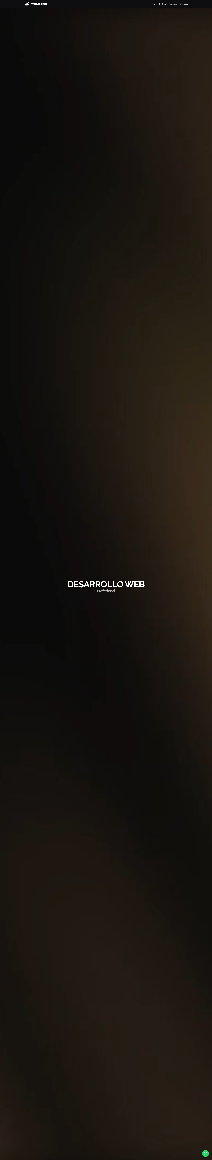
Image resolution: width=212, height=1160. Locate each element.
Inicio (154, 4)
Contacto (184, 4)
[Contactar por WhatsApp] (205, 1153)
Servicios (173, 4)
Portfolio (163, 4)
